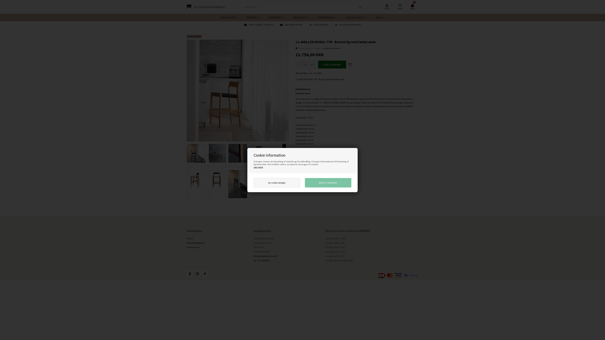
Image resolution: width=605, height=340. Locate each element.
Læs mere (258, 167)
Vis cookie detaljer (277, 182)
